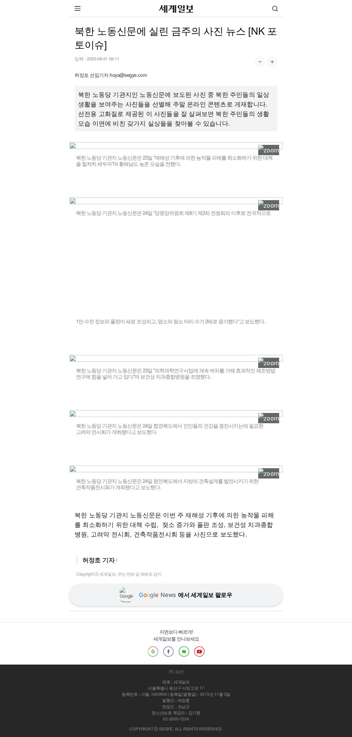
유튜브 (199, 651)
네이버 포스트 (184, 651)
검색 (275, 8)
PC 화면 (176, 671)
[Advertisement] (176, 264)
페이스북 (168, 651)
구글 (153, 651)
